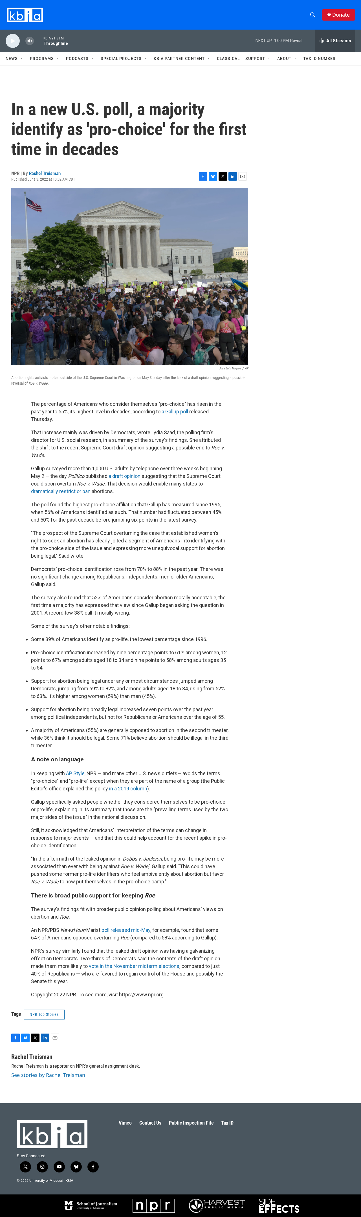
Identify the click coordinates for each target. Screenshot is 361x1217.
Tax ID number (319, 58)
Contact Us (150, 1123)
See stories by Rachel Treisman (48, 1075)
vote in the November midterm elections (134, 966)
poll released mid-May (126, 930)
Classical (228, 58)
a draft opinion (124, 476)
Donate (341, 15)
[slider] (38, 41)
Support (255, 58)
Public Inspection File (191, 1123)
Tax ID (227, 1123)
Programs (42, 58)
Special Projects (121, 58)
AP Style (75, 773)
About (284, 58)
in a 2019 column (128, 789)
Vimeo (125, 1123)
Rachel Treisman (45, 173)
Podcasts (77, 58)
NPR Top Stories (44, 1014)
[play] (12, 41)
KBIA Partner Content (179, 58)
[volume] (29, 41)
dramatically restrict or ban (61, 491)
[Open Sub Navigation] (22, 58)
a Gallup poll (175, 411)
